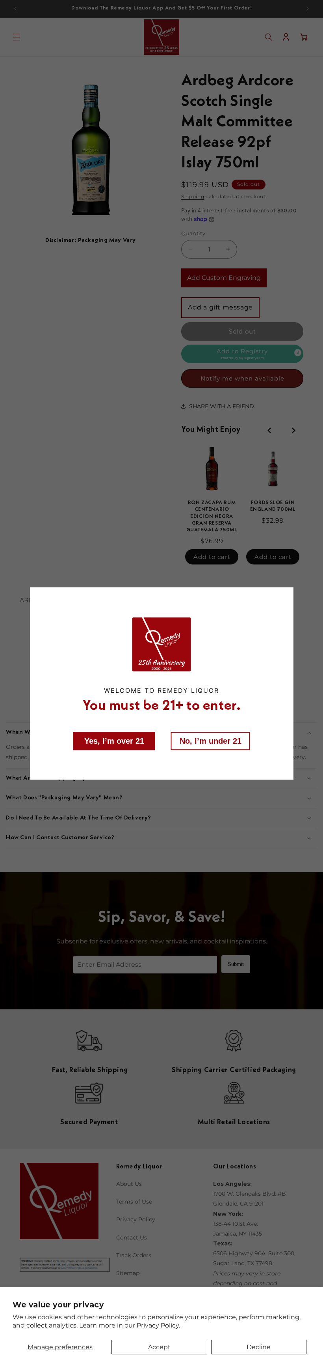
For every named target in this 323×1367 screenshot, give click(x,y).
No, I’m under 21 (210, 740)
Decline (259, 1347)
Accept (159, 1347)
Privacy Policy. (158, 1325)
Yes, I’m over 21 (114, 740)
